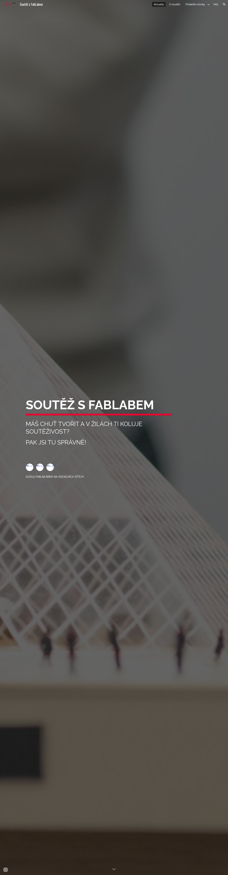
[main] (99, 406)
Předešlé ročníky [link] (195, 4)
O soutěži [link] (174, 4)
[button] (224, 4)
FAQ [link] (215, 4)
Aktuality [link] (159, 4)
